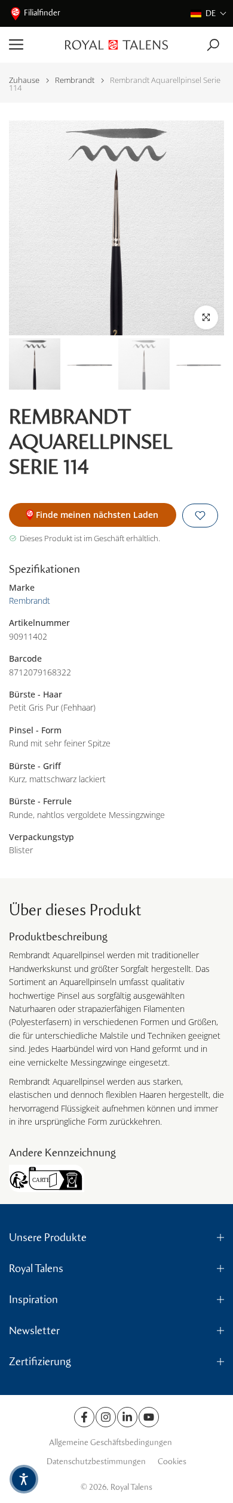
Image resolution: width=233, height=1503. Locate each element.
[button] (209, 13)
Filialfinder (42, 13)
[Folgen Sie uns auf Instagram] (106, 1417)
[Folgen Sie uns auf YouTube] (149, 1417)
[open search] (213, 45)
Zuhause (24, 80)
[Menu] (32, 45)
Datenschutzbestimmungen (96, 1461)
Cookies (172, 1461)
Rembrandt (74, 80)
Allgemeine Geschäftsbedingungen (110, 1442)
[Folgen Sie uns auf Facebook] (84, 1417)
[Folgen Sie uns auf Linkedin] (127, 1417)
